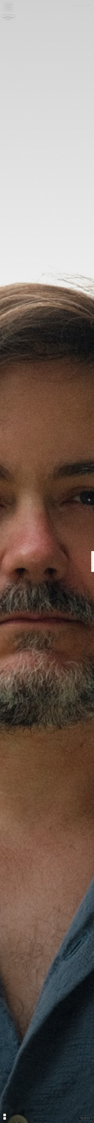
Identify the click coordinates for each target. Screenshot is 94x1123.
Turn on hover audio (79, 5)
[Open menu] (89, 5)
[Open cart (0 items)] (4, 1118)
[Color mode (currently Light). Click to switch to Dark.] (4, 1115)
